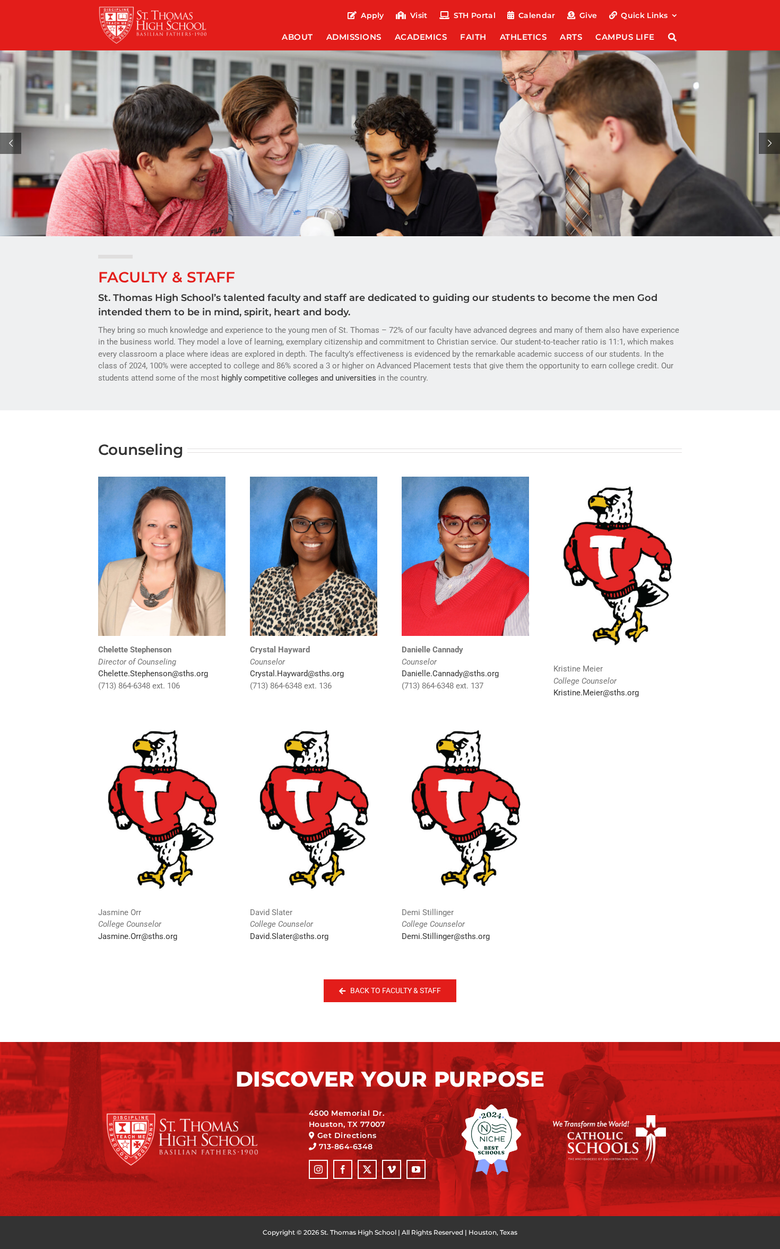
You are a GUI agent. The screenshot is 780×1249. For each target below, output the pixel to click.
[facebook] (342, 1169)
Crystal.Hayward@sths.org (297, 673)
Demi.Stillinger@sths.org (446, 936)
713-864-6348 (346, 1146)
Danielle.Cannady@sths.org (450, 673)
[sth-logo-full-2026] (162, 9)
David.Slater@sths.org (289, 936)
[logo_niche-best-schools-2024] (491, 1108)
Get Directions (347, 1135)
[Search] (672, 37)
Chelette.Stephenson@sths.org (153, 673)
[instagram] (318, 1169)
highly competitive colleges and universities (298, 378)
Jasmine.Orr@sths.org (137, 936)
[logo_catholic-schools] (609, 1119)
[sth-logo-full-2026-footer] (195, 1116)
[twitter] (367, 1169)
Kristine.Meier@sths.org (596, 692)
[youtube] (416, 1169)
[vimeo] (391, 1169)
